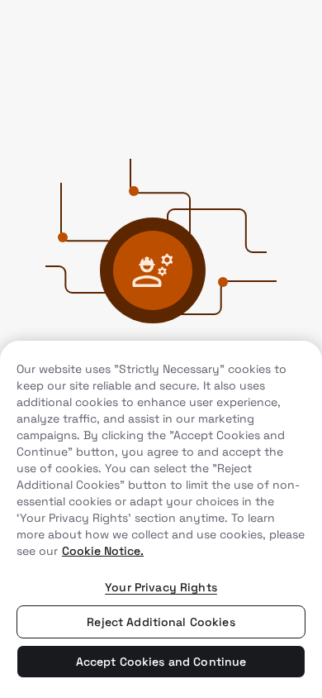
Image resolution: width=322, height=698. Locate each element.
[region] (161, 519)
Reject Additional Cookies (161, 621)
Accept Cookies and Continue (161, 661)
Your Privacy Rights (161, 587)
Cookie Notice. (103, 550)
